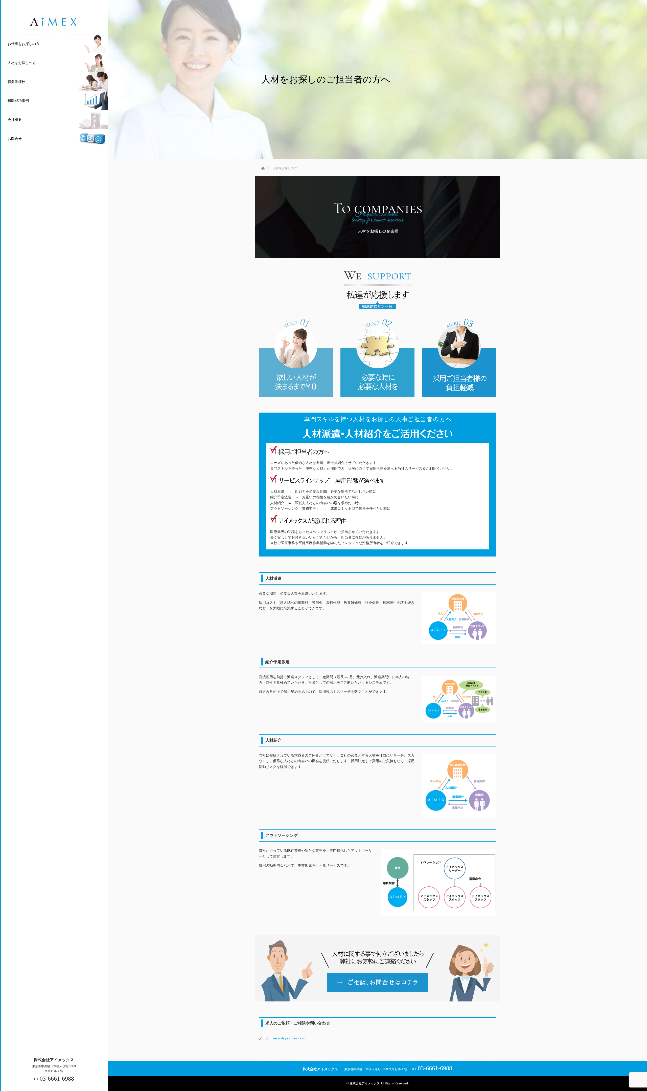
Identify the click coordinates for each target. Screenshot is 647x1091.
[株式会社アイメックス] (54, 27)
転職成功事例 (18, 101)
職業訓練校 (16, 82)
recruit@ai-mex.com (289, 1038)
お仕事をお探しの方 (23, 44)
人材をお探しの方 (22, 63)
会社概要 (15, 120)
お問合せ (15, 139)
